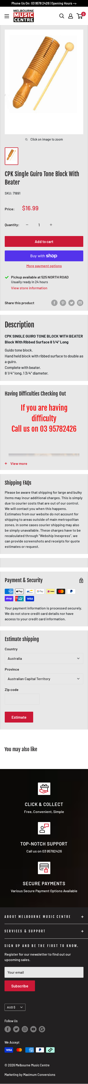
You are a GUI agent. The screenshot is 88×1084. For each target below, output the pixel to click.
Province (12, 669)
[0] (80, 16)
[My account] (70, 16)
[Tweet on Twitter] (71, 303)
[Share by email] (80, 303)
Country (11, 649)
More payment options (44, 266)
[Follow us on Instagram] (25, 1029)
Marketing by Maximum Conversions (30, 1075)
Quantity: (12, 224)
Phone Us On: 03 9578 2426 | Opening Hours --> (44, 3)
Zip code (12, 689)
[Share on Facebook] (54, 303)
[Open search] (61, 16)
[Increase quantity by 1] (51, 224)
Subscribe (19, 986)
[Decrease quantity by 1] (27, 224)
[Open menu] (7, 16)
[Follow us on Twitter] (16, 1029)
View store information (29, 288)
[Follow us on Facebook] (8, 1029)
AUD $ (11, 1007)
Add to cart (44, 241)
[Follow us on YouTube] (33, 1029)
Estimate (19, 717)
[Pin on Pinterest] (63, 303)
